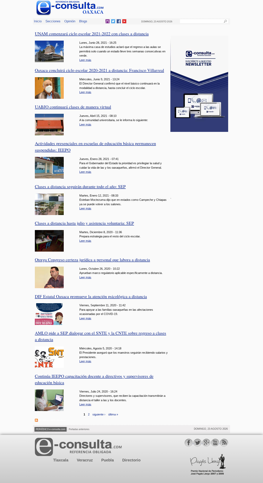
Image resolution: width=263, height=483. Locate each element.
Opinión (69, 21)
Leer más (85, 60)
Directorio (131, 460)
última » (113, 414)
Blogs (83, 21)
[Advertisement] (199, 161)
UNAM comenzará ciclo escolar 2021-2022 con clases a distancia (92, 33)
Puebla (107, 460)
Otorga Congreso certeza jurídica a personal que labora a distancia (92, 259)
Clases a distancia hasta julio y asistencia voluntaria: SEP (84, 223)
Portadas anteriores (79, 429)
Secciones (52, 21)
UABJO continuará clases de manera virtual (73, 107)
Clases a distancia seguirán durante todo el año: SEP (80, 186)
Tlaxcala (60, 460)
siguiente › (98, 414)
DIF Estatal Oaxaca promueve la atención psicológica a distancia (91, 296)
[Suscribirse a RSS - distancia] (36, 420)
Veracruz (85, 460)
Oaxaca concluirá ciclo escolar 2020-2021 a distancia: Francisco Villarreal (99, 70)
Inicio (38, 21)
